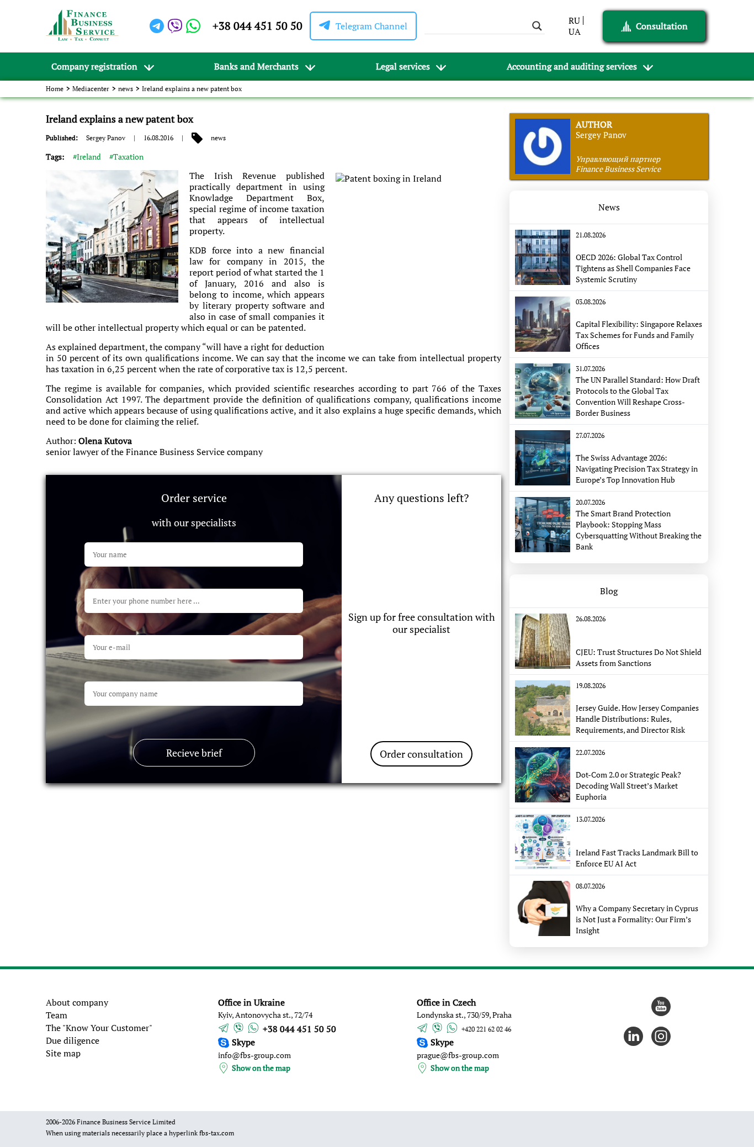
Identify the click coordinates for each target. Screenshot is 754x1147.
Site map (63, 1053)
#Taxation (126, 156)
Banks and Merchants (256, 66)
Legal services (403, 66)
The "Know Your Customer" (99, 1028)
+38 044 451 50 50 (257, 25)
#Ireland (87, 156)
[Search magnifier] (537, 26)
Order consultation (421, 753)
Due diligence (72, 1040)
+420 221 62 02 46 (486, 1029)
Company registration (94, 66)
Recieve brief (194, 752)
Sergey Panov (105, 138)
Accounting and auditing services (572, 66)
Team (56, 1015)
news (125, 88)
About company (77, 1002)
